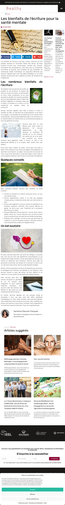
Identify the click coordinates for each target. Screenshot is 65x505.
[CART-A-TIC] (48, 77)
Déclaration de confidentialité (36, 502)
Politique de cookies (23, 502)
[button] (6, 57)
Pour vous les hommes (42, 359)
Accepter (32, 489)
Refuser (32, 494)
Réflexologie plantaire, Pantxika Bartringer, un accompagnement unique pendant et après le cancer (16, 361)
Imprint (45, 502)
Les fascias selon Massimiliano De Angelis (48, 41)
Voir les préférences (32, 499)
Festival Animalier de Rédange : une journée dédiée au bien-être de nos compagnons (60, 44)
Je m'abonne (54, 458)
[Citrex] (7, 14)
